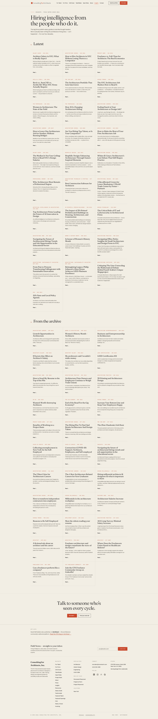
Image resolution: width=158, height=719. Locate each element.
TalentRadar (79, 3)
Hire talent (123, 3)
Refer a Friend (59, 703)
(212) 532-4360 (96, 667)
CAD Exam (71, 3)
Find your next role (84, 615)
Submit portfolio (114, 3)
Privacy (81, 715)
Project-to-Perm (78, 682)
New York (76, 691)
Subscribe (123, 648)
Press (56, 682)
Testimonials (58, 693)
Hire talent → (72, 615)
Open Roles (86, 3)
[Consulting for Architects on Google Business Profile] (105, 674)
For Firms (65, 3)
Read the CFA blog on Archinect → (60, 634)
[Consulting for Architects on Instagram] (97, 674)
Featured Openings (60, 698)
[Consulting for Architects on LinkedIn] (94, 674)
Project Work (58, 677)
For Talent (59, 3)
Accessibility (90, 715)
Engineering (77, 669)
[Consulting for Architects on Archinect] (101, 674)
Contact (102, 3)
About (91, 3)
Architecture (77, 664)
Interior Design (77, 667)
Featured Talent (59, 696)
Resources (58, 688)
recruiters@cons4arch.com (99, 664)
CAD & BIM (77, 672)
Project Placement (78, 684)
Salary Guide (58, 690)
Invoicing (57, 706)
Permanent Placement (80, 679)
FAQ (56, 701)
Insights (96, 3)
